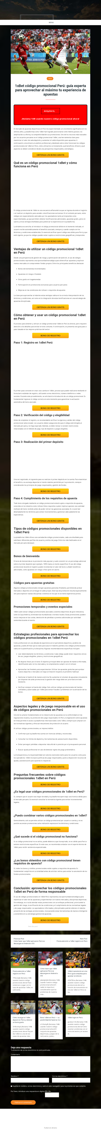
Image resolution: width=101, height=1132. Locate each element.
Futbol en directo (50, 1128)
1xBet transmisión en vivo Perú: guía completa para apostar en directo (77, 973)
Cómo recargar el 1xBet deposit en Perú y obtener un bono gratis (22, 1019)
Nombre (15, 1076)
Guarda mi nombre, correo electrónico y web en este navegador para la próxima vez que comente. (49, 1086)
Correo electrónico (59, 1076)
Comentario (15, 1054)
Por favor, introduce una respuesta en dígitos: (28, 1091)
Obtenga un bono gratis (50, 154)
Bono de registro (50, 335)
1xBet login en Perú (75, 1017)
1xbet (50, 78)
